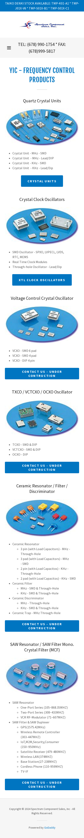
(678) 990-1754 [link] (41, 44)
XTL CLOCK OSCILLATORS (42, 280)
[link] (42, 24)
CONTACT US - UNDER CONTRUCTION (42, 373)
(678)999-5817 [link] (42, 51)
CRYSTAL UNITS (42, 181)
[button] (9, 48)
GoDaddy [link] (49, 827)
